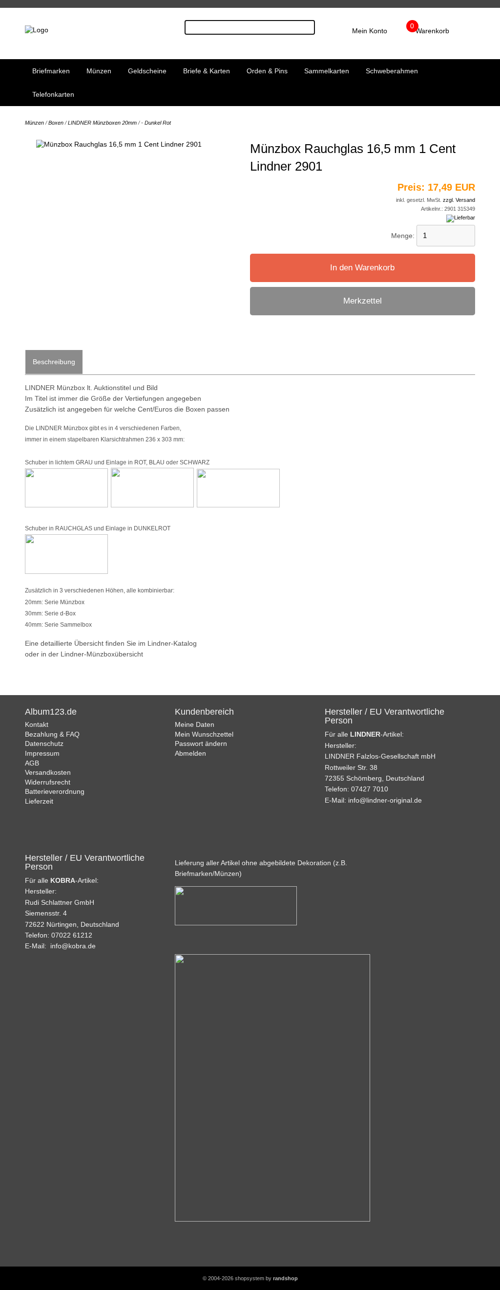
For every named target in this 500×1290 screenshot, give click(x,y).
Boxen (55, 123)
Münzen (98, 71)
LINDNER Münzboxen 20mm (102, 123)
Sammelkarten (326, 71)
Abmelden (190, 753)
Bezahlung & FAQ (52, 734)
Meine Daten (194, 724)
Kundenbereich (204, 712)
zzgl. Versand (459, 200)
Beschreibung (54, 362)
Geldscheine (147, 71)
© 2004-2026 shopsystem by (250, 1278)
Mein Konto (369, 31)
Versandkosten (48, 772)
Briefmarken (51, 71)
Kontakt (36, 724)
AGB (32, 763)
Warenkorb (432, 31)
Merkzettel (362, 301)
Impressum (42, 753)
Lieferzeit (39, 801)
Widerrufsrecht (47, 782)
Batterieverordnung (54, 791)
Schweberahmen (392, 71)
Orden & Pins (267, 71)
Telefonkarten (53, 94)
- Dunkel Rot (156, 123)
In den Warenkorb (362, 267)
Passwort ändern (201, 743)
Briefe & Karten (206, 71)
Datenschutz (44, 743)
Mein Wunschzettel (204, 734)
